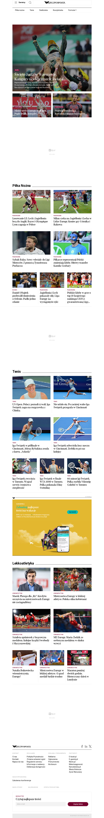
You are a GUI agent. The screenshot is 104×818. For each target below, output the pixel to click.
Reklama (51, 757)
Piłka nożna (19, 10)
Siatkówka (43, 10)
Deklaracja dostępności (36, 767)
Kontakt (15, 759)
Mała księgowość (76, 764)
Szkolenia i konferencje (21, 780)
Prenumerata (53, 762)
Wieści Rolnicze (75, 769)
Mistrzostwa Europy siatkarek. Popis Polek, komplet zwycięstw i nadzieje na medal (30, 112)
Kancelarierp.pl (75, 767)
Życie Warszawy (75, 772)
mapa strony (17, 787)
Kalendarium (33, 787)
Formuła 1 (72, 10)
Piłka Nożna (21, 186)
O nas (14, 757)
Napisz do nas (18, 762)
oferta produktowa (51, 787)
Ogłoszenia (52, 759)
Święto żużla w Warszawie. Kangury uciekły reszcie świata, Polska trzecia (39, 76)
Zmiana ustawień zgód (36, 759)
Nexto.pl (72, 762)
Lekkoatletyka (23, 563)
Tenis (32, 10)
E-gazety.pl (73, 759)
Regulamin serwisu (34, 762)
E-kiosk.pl (72, 757)
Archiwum (52, 764)
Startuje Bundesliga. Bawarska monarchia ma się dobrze (70, 112)
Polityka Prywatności (35, 757)
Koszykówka (58, 10)
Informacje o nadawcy (36, 764)
